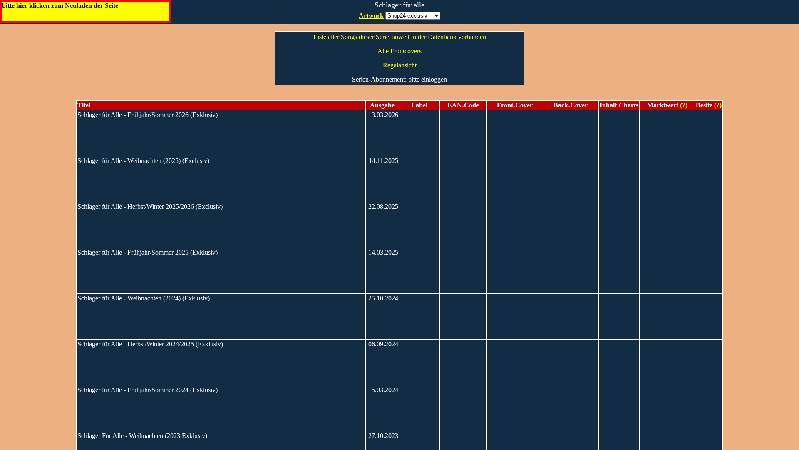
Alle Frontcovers (399, 51)
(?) (682, 105)
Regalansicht (400, 65)
